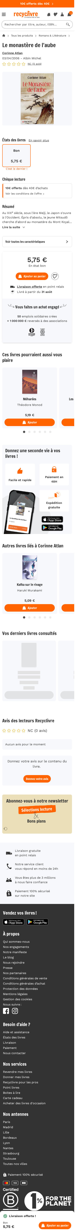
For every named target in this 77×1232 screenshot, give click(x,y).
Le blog (8, 957)
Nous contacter (14, 1053)
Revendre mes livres (17, 1072)
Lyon (6, 1143)
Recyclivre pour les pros (20, 1082)
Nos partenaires (14, 973)
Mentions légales (15, 994)
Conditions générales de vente (25, 978)
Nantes (8, 1148)
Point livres (11, 1087)
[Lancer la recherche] (68, 24)
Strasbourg (11, 1153)
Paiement (10, 1048)
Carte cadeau (12, 1098)
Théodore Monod (29, 405)
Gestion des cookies (17, 999)
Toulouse (9, 1158)
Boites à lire (11, 1093)
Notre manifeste (15, 952)
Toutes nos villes (15, 1164)
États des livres (14, 1037)
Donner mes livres (16, 1077)
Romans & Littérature (52, 35)
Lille (6, 1132)
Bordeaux (10, 1137)
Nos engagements (16, 947)
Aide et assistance (16, 1032)
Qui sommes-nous (16, 941)
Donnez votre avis (37, 779)
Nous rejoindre (13, 962)
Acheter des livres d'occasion (24, 1103)
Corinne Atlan (12, 53)
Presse (8, 968)
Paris (6, 1122)
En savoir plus (39, 140)
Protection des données (20, 989)
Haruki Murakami (29, 590)
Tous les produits (22, 35)
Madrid (8, 1127)
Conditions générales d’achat (24, 983)
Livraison (9, 1042)
